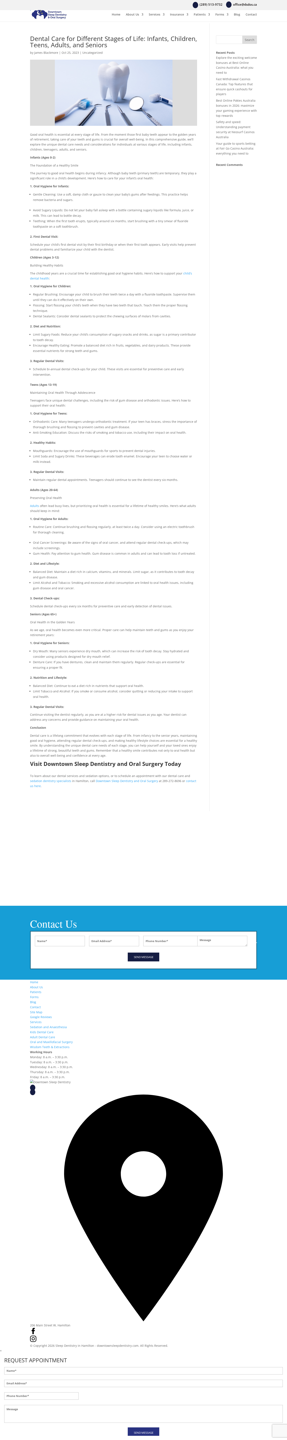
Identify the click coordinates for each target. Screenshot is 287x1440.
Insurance (177, 14)
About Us (132, 14)
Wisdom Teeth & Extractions (50, 1047)
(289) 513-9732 (47, 1087)
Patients (200, 14)
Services (154, 14)
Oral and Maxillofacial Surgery (51, 1042)
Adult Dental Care (42, 1037)
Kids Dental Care (42, 1032)
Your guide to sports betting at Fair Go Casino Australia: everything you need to (235, 149)
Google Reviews (41, 1017)
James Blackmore (46, 53)
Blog (237, 14)
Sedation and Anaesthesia (48, 1027)
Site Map (36, 1012)
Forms (219, 14)
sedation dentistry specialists (50, 781)
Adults (34, 506)
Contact (251, 14)
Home (116, 14)
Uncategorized (92, 53)
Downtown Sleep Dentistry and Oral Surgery (127, 781)
